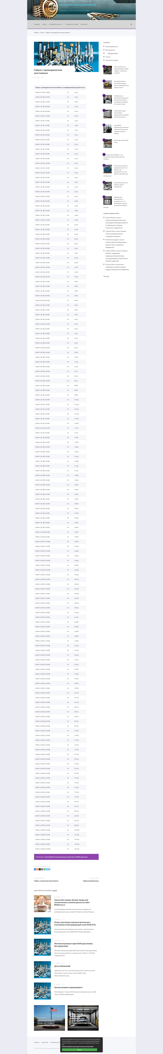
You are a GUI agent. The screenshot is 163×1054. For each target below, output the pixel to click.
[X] (40, 869)
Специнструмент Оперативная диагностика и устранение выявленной (116, 244)
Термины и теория (112, 60)
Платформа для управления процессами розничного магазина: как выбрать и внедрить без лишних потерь (121, 100)
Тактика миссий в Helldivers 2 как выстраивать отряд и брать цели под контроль (114, 157)
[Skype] (47, 869)
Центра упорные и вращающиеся (68, 987)
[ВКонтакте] (35, 869)
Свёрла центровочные (91, 881)
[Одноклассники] (37, 869)
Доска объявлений (62, 966)
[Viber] (42, 869)
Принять (79, 1049)
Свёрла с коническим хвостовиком (46, 881)
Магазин (106, 276)
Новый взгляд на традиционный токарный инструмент (116, 233)
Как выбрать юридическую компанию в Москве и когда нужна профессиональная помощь (121, 129)
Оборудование (113, 53)
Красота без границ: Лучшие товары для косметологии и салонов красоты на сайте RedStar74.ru (72, 902)
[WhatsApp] (44, 869)
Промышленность (112, 46)
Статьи (108, 57)
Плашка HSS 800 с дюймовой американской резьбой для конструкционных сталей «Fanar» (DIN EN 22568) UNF (117, 256)
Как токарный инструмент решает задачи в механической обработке (117, 267)
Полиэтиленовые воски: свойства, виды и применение (121, 185)
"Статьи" (54, 890)
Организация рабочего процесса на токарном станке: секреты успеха (46, 1023)
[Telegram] (49, 869)
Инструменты (110, 50)
